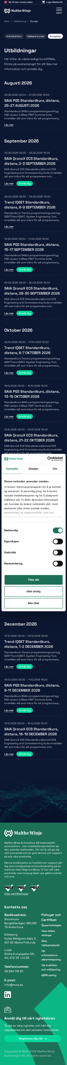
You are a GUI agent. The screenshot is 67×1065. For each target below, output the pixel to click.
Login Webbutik (54, 2)
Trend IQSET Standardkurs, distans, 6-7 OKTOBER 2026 (27, 350)
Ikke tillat (33, 603)
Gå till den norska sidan (21, 2)
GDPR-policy (48, 975)
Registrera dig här (31, 1038)
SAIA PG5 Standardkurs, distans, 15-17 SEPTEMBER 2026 (31, 247)
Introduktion (14, 36)
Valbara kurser (35, 36)
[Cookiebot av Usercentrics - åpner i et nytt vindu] (48, 458)
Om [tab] (55, 468)
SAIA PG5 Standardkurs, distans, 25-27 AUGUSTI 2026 (31, 103)
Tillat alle (33, 579)
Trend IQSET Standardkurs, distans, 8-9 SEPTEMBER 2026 (29, 205)
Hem (6, 21)
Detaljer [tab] (33, 468)
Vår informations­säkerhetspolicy (51, 955)
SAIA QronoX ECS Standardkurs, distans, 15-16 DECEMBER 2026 (31, 731)
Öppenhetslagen (51, 925)
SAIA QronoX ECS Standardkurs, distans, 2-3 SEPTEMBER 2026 (31, 161)
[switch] (58, 541)
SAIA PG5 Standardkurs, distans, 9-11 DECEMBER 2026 (31, 688)
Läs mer (9, 124)
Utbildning (20, 21)
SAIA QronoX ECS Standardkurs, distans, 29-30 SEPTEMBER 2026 (32, 291)
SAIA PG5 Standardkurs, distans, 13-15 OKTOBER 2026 (31, 394)
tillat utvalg (33, 591)
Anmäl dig (25, 183)
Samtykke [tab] (12, 468)
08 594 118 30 (13, 971)
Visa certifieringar (16, 894)
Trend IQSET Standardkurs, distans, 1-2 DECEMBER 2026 (28, 644)
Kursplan (55, 36)
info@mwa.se (13, 985)
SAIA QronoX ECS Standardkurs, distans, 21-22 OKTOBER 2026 (31, 438)
